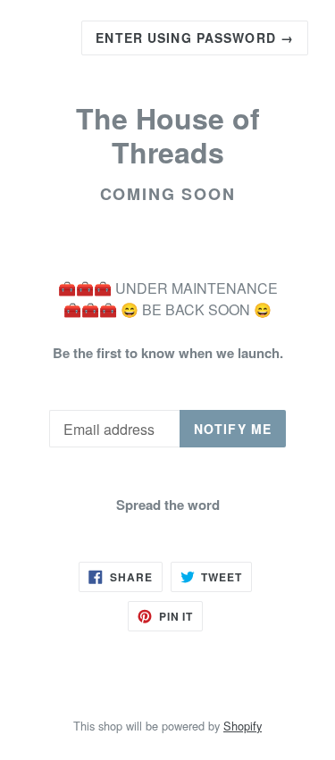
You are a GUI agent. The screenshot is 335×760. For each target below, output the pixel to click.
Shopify (242, 725)
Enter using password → (195, 37)
